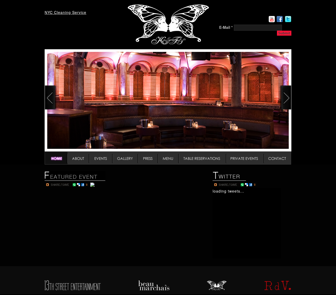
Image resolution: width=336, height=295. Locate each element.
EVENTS (101, 158)
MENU (168, 158)
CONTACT (277, 158)
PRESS (148, 158)
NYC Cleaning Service (65, 12)
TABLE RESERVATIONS (203, 158)
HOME (56, 158)
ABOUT (78, 158)
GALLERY (125, 158)
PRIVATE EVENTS (245, 158)
